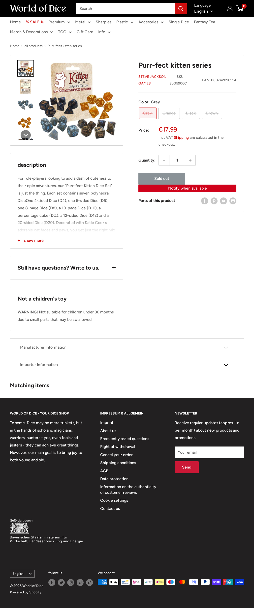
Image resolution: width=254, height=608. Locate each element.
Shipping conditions (118, 462)
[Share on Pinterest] (214, 200)
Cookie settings (114, 500)
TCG (62, 31)
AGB (104, 471)
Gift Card (85, 31)
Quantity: (147, 160)
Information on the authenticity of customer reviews (128, 489)
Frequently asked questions (124, 438)
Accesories (148, 22)
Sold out (161, 178)
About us (108, 430)
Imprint (106, 422)
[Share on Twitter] (223, 200)
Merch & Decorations (29, 31)
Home (15, 22)
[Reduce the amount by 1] (164, 160)
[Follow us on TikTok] (89, 582)
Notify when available (187, 188)
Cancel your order (116, 454)
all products (34, 46)
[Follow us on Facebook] (51, 582)
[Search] (181, 8)
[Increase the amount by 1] (190, 160)
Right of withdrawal (117, 446)
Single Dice (179, 22)
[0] (240, 8)
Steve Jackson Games (152, 80)
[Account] (229, 8)
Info (101, 31)
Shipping (181, 137)
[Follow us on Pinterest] (80, 582)
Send (186, 467)
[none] (25, 68)
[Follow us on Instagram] (70, 582)
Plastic (122, 22)
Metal (80, 22)
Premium (57, 22)
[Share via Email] (232, 200)
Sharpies (103, 22)
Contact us (110, 508)
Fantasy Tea (204, 22)
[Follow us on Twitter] (61, 582)
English (18, 574)
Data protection (114, 478)
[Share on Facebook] (204, 200)
